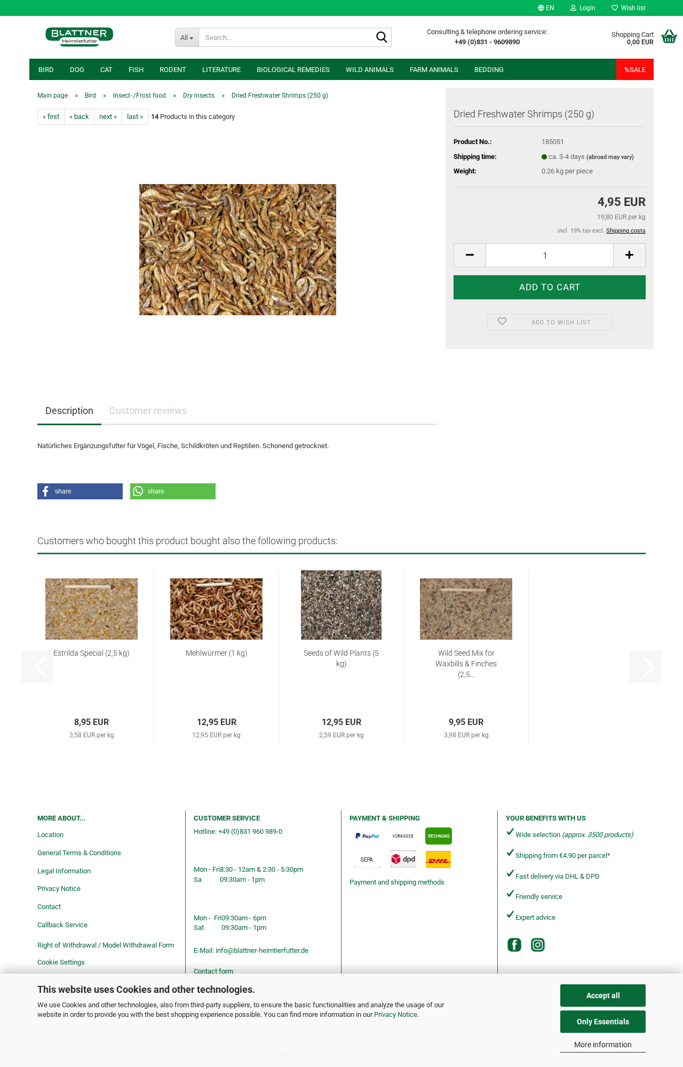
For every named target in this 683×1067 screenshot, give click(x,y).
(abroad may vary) (610, 157)
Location (50, 835)
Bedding (489, 70)
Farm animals (434, 70)
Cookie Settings (61, 962)
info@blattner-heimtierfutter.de (262, 950)
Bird (46, 70)
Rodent (173, 70)
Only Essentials (603, 1021)
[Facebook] (514, 944)
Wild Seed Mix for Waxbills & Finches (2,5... (466, 664)
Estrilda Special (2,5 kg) (91, 653)
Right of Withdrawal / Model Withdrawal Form (105, 945)
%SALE (635, 70)
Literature (221, 70)
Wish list (632, 8)
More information (603, 1044)
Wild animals (370, 70)
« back (79, 117)
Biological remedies (293, 70)
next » (108, 117)
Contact (49, 907)
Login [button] (585, 8)
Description (69, 410)
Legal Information (64, 871)
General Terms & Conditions (79, 853)
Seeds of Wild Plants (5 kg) (341, 658)
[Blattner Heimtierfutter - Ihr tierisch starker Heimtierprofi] (79, 37)
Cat (106, 70)
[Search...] (381, 37)
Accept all (603, 995)
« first (51, 117)
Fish (136, 70)
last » (135, 117)
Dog (77, 70)
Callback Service (62, 925)
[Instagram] (537, 944)
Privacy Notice (395, 1014)
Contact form (213, 971)
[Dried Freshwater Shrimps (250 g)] (237, 245)
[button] (546, 8)
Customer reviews (148, 410)
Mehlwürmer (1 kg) (217, 653)
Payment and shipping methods (397, 882)
